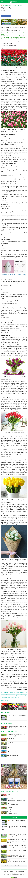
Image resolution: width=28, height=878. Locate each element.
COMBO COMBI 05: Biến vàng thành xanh (16, 821)
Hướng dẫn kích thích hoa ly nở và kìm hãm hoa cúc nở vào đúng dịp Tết (16, 855)
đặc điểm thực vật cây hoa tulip (20, 692)
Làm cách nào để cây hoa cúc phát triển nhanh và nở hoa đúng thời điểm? (16, 860)
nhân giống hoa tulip (14, 697)
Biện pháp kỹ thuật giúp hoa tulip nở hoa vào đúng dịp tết (13, 33)
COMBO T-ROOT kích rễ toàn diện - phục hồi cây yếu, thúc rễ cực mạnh (16, 835)
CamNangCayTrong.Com (14, 1)
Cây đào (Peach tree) (10, 795)
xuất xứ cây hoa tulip (15, 694)
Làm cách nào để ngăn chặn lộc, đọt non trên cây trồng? (16, 851)
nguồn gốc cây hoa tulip (6, 694)
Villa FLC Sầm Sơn (4, 700)
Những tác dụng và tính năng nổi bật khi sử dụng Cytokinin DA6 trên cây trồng (16, 846)
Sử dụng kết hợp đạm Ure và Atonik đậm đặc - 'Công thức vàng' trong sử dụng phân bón (16, 841)
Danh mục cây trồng (7, 5)
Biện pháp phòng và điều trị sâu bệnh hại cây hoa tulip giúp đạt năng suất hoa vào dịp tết (13, 38)
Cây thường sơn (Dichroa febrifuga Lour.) (12, 803)
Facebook (11, 871)
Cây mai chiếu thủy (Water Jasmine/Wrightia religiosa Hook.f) (16, 799)
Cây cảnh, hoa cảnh (17, 5)
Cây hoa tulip (11, 692)
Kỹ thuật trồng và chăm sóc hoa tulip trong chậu (13, 35)
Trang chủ (6, 871)
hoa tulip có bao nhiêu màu (17, 695)
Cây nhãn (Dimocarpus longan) (12, 812)
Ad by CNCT (24, 19)
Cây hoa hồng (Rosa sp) (10, 808)
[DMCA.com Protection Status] (14, 877)
